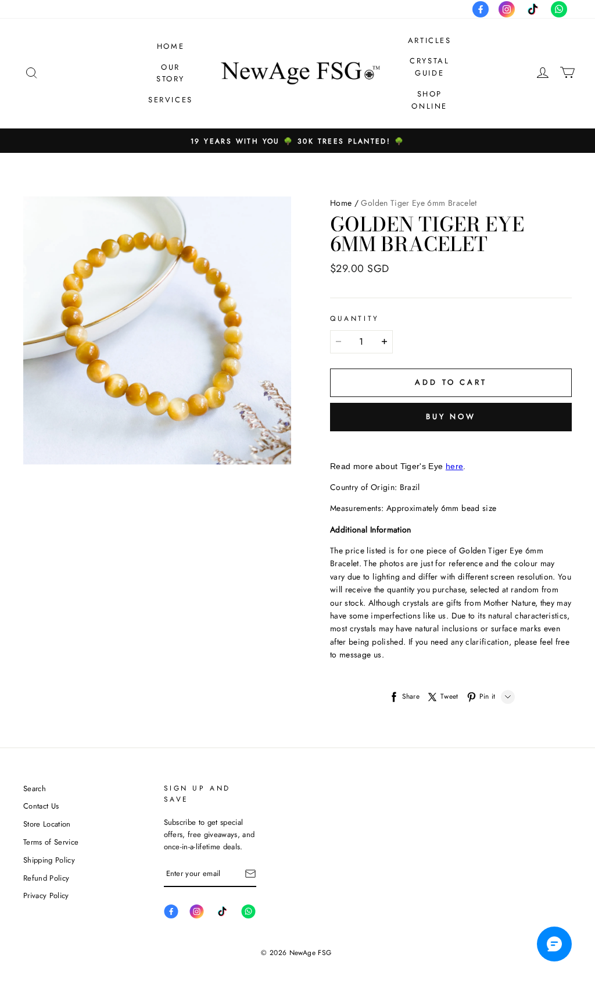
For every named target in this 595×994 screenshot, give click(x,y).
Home (170, 46)
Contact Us (41, 805)
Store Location (47, 823)
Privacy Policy (46, 895)
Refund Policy (46, 878)
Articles (429, 40)
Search (34, 788)
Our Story (170, 73)
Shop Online (429, 100)
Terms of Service (50, 842)
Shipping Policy (49, 860)
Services (170, 99)
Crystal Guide (429, 66)
